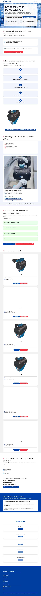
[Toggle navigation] (37, 1)
